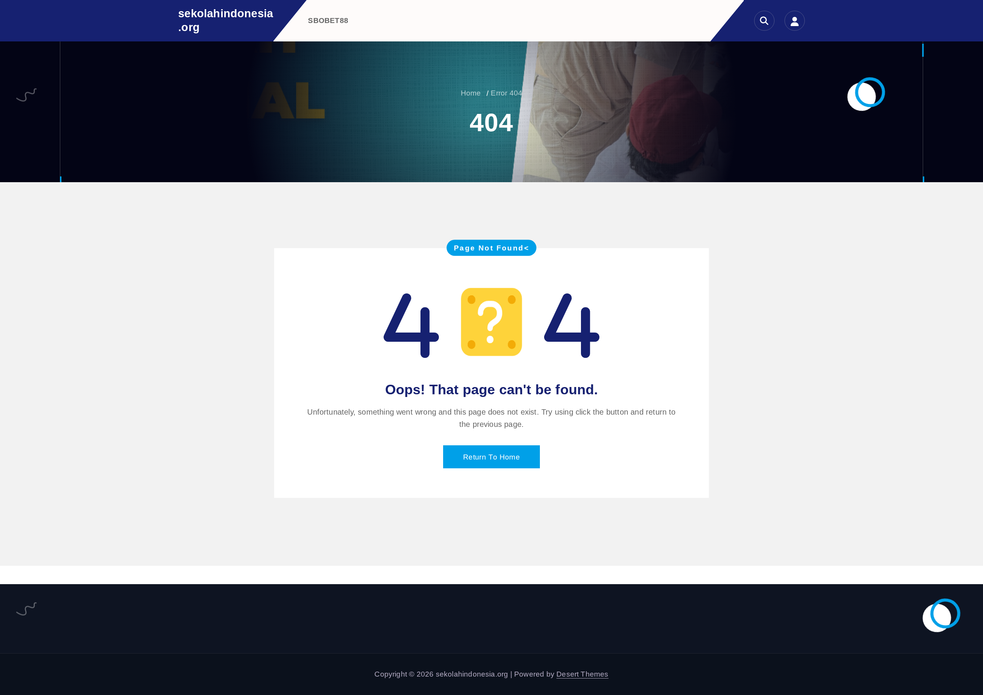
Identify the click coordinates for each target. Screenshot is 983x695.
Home (471, 93)
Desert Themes (582, 674)
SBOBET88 (328, 20)
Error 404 (506, 93)
